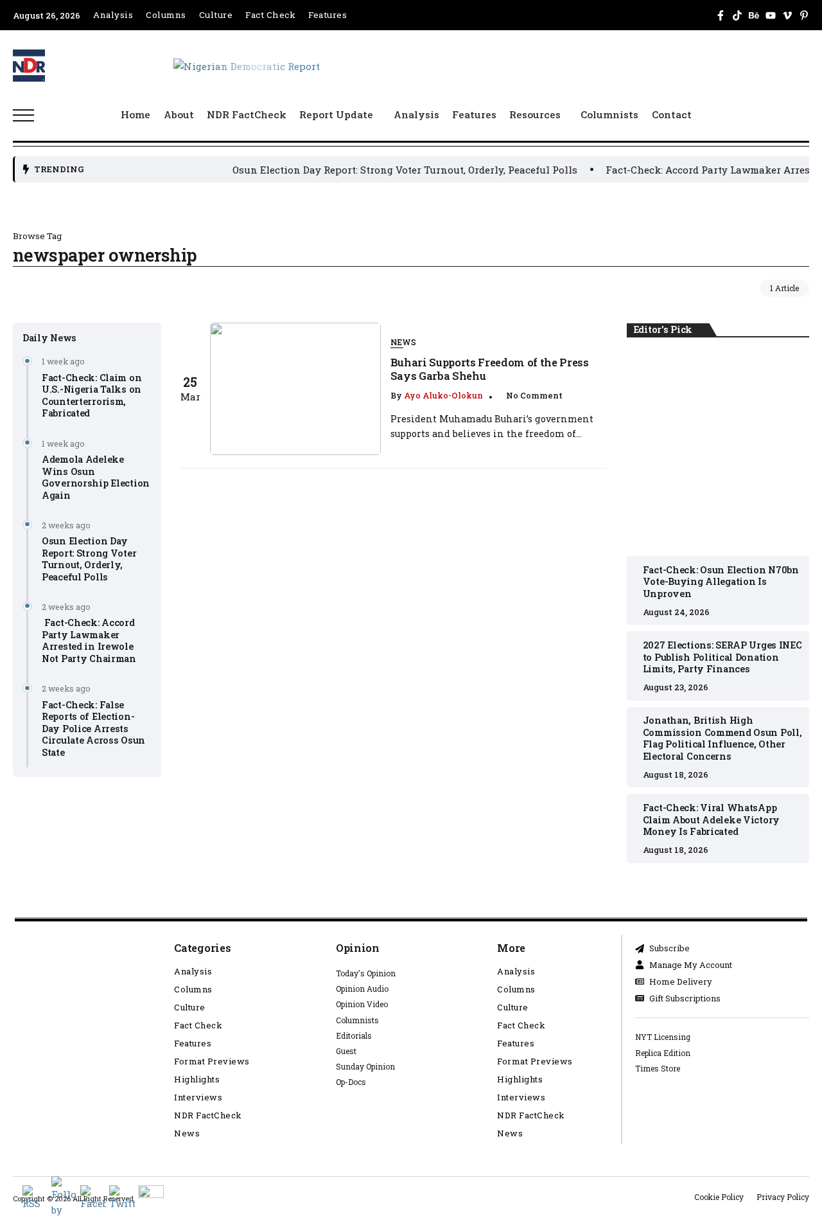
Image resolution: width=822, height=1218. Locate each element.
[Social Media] (720, 15)
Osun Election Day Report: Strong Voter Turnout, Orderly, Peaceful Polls (380, 169)
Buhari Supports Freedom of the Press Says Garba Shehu (489, 368)
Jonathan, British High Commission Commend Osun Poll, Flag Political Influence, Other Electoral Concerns (722, 738)
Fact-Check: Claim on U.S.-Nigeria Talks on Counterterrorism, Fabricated (91, 395)
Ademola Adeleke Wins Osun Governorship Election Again (96, 477)
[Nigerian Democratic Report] (246, 64)
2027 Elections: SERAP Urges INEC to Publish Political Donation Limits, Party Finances (722, 657)
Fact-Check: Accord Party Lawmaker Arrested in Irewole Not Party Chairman (89, 640)
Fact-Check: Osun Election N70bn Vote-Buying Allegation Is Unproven (718, 447)
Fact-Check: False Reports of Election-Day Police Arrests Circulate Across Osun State (93, 728)
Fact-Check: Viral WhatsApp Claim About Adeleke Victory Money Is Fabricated (711, 819)
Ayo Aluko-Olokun (443, 395)
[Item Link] (295, 389)
